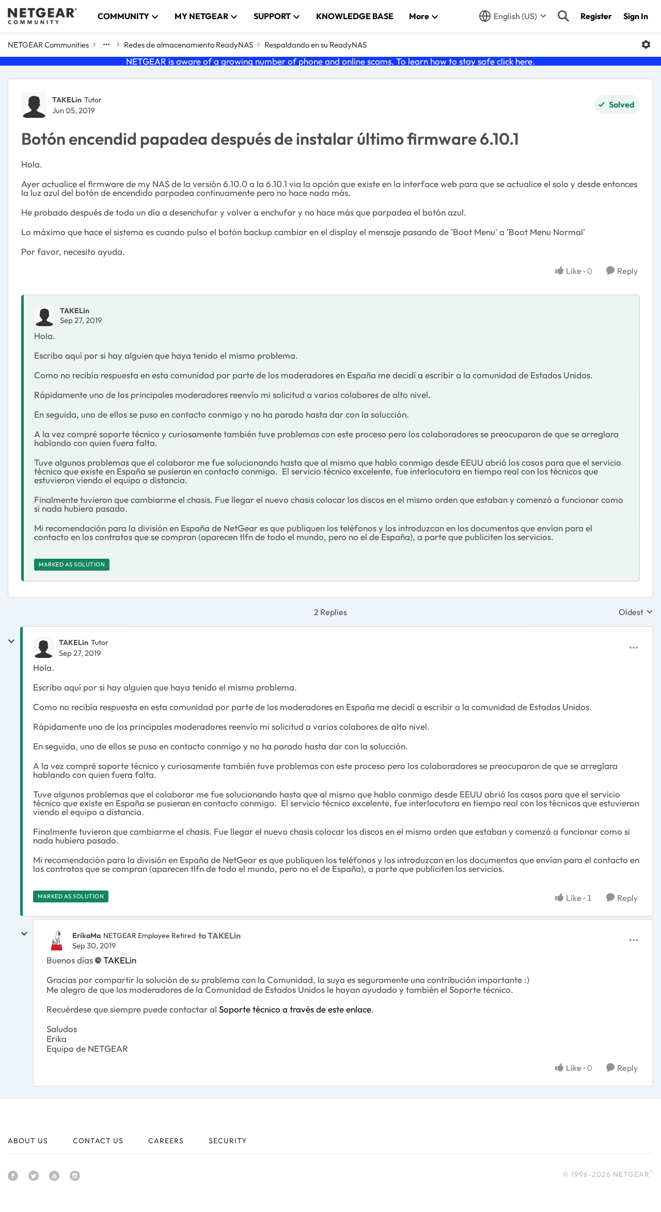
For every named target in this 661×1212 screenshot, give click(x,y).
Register (596, 16)
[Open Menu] (646, 44)
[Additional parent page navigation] (106, 44)
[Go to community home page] (42, 16)
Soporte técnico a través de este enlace (295, 1009)
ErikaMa (86, 935)
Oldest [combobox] (636, 612)
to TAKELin (219, 935)
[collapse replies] (11, 641)
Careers (166, 1140)
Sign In (635, 16)
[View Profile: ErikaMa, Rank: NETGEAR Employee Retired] (56, 940)
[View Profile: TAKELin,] (44, 315)
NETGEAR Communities (48, 45)
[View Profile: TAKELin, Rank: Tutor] (34, 105)
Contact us (98, 1140)
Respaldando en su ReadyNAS (315, 45)
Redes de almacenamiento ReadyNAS (188, 45)
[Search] (563, 16)
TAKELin (67, 99)
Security (228, 1140)
